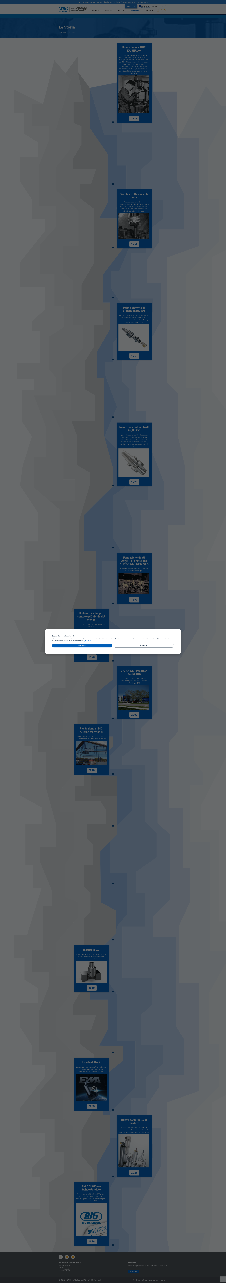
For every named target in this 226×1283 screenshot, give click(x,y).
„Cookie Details (89, 641)
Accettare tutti (82, 645)
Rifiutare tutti (143, 645)
